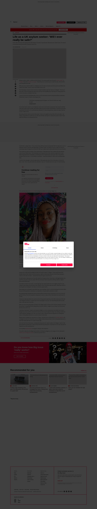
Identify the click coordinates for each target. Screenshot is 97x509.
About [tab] (67, 247)
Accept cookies (65, 264)
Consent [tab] (29, 247)
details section (63, 261)
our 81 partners (31, 253)
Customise (48, 264)
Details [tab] (42, 247)
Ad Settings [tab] (54, 247)
